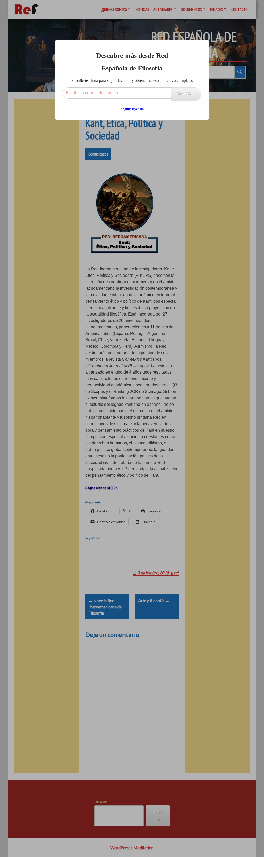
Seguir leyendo (132, 109)
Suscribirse (186, 94)
